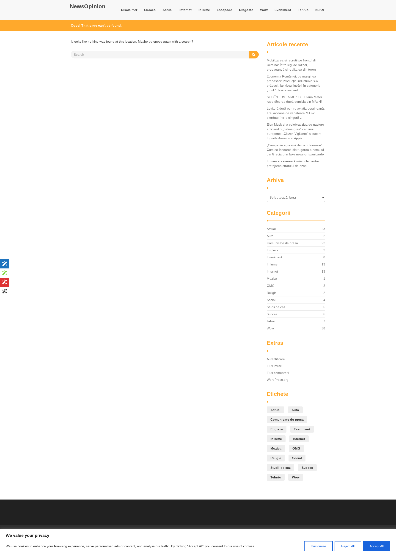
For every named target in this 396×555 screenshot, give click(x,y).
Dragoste (246, 10)
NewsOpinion (87, 6)
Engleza (272, 250)
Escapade (224, 10)
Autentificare (276, 359)
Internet (185, 10)
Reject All (348, 546)
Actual (167, 10)
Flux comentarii (278, 373)
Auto (270, 236)
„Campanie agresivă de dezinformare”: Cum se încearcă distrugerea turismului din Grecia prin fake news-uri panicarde (295, 149)
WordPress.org (278, 379)
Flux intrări (274, 366)
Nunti (319, 10)
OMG (271, 285)
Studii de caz (276, 307)
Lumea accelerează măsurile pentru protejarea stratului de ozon (293, 163)
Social (271, 300)
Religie (272, 293)
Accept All (377, 546)
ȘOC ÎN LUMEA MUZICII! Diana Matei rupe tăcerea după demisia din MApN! (294, 99)
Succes (150, 10)
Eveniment (283, 10)
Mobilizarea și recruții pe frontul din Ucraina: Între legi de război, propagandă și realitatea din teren (292, 64)
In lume (204, 10)
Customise (318, 546)
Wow (264, 10)
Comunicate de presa (282, 243)
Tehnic (303, 10)
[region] (198, 542)
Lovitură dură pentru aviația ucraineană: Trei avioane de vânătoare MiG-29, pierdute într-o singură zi (296, 113)
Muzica (272, 278)
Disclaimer (129, 10)
